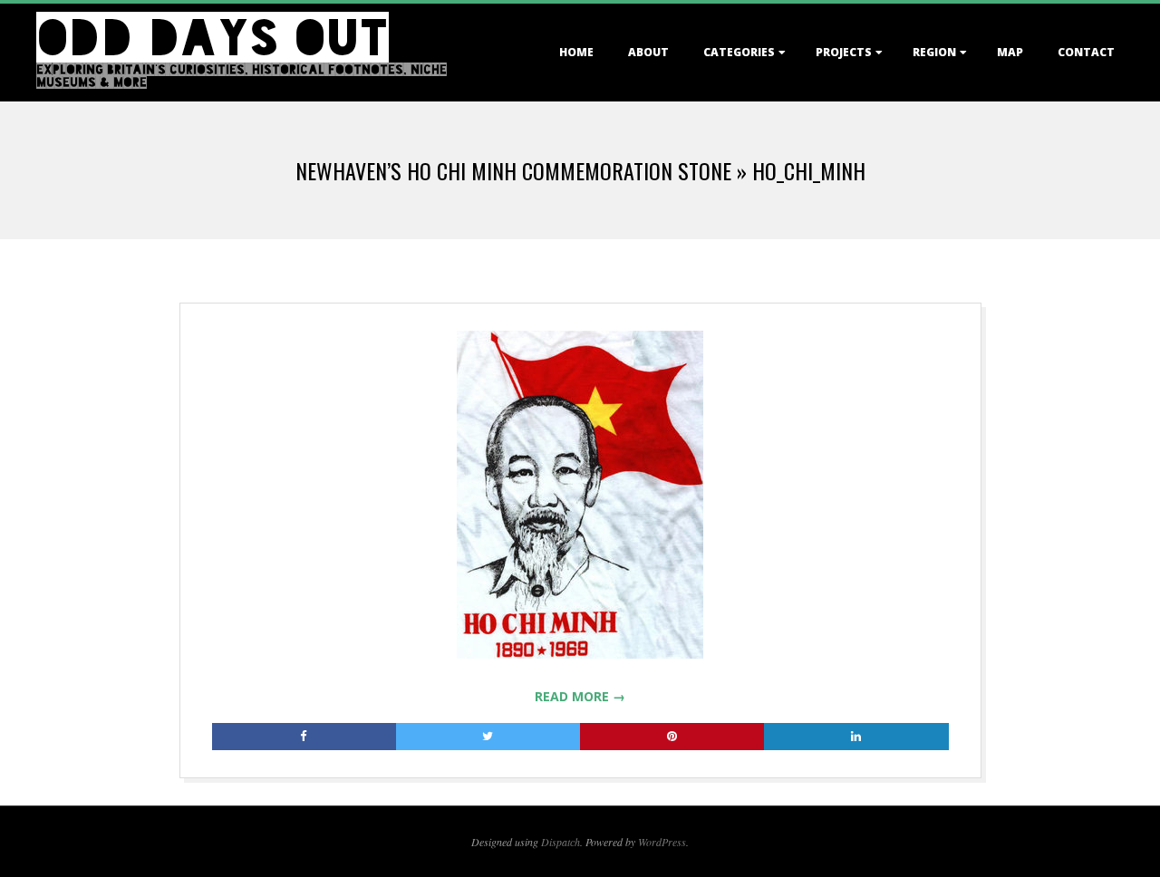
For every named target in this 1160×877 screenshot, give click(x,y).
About (648, 52)
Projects (844, 52)
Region (934, 52)
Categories (739, 52)
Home (576, 52)
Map (1010, 52)
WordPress (662, 841)
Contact (1086, 52)
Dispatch (560, 841)
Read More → (580, 696)
